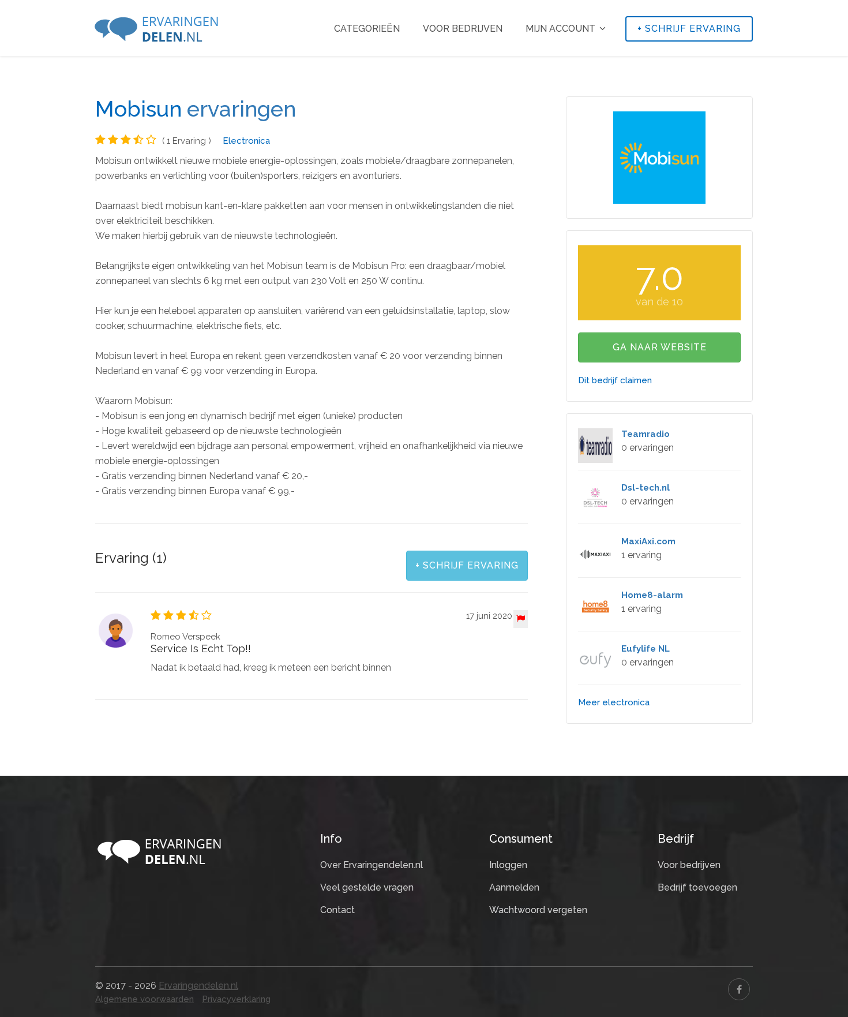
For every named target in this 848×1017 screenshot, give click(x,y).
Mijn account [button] (562, 28)
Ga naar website (660, 347)
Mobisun (138, 109)
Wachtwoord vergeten (538, 909)
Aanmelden (514, 887)
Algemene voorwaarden (144, 999)
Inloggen (508, 864)
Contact (337, 909)
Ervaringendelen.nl (198, 985)
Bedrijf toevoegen (697, 887)
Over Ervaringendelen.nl (371, 864)
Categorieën (367, 28)
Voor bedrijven (462, 28)
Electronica (246, 141)
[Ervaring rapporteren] (520, 619)
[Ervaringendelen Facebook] (739, 989)
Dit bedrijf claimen (615, 380)
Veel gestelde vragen (367, 887)
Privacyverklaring (236, 999)
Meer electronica (614, 702)
